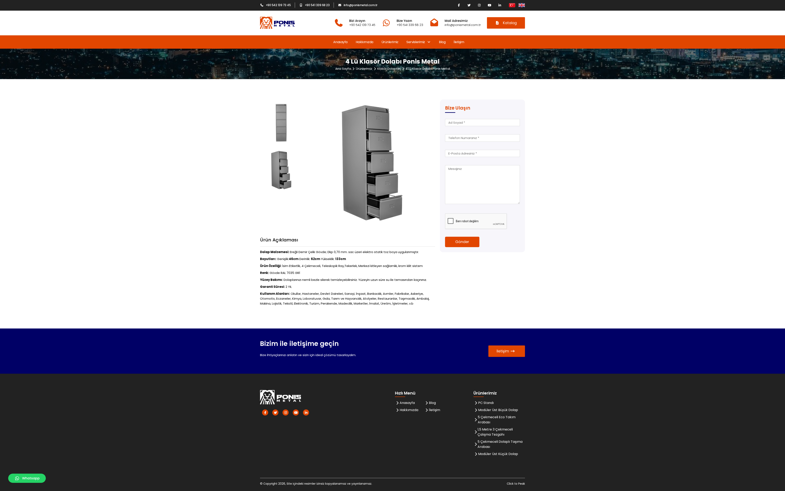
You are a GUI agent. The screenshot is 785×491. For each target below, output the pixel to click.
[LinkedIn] (500, 5)
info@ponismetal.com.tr (361, 5)
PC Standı (486, 402)
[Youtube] (489, 5)
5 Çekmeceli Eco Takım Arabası (497, 420)
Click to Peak (516, 484)
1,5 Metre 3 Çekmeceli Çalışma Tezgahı (495, 432)
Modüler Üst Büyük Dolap (498, 410)
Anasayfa (340, 42)
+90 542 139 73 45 (278, 5)
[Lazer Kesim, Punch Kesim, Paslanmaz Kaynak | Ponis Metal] (277, 23)
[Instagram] (479, 5)
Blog (442, 42)
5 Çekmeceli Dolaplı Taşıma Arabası (500, 444)
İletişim (459, 42)
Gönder (462, 241)
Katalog (510, 22)
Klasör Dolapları (388, 68)
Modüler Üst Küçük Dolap (498, 454)
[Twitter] (469, 5)
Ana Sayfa (343, 68)
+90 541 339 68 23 (317, 5)
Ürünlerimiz (389, 42)
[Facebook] (459, 5)
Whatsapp (31, 478)
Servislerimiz (416, 42)
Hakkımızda (364, 42)
